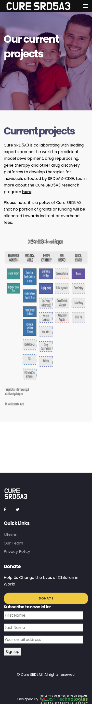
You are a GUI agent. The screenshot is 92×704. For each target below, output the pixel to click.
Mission (10, 535)
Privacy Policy (17, 551)
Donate (46, 598)
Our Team (13, 543)
